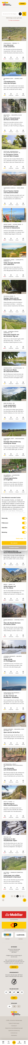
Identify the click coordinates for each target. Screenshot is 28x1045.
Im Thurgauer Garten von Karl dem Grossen (11, 155)
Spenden (22, 3)
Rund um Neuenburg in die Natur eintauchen (12, 118)
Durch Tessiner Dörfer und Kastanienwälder (11, 191)
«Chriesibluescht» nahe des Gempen (10, 82)
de (9, 1006)
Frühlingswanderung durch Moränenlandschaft (12, 551)
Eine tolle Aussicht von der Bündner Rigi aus (11, 335)
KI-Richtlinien (14, 1033)
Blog (14, 997)
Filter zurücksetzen (14, 20)
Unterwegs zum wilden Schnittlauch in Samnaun (12, 876)
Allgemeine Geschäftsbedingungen (14, 1028)
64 (3, 900)
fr (14, 1006)
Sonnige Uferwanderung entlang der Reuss (12, 442)
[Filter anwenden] (24, 14)
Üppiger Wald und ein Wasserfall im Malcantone (12, 298)
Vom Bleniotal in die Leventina (9, 45)
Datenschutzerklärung (14, 1030)
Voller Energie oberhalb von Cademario (12, 263)
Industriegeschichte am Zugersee (10, 478)
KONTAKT (14, 967)
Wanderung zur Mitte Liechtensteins (11, 804)
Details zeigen (19, 538)
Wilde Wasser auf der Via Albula (10, 587)
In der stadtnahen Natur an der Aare (10, 406)
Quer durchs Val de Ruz (12, 732)
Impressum (14, 1025)
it (18, 1006)
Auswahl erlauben (14, 547)
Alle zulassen (14, 543)
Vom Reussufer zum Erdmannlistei (10, 769)
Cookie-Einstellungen (14, 1023)
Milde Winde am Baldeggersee (10, 660)
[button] (14, 1042)
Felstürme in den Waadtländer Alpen (10, 839)
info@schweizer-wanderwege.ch (14, 955)
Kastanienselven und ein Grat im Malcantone (12, 227)
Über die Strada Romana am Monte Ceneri (12, 623)
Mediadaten (14, 1035)
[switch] (24, 523)
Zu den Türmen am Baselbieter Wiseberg (11, 696)
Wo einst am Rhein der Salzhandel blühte (11, 370)
